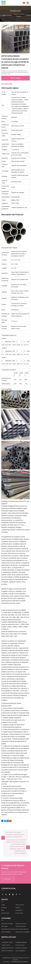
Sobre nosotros (20, 905)
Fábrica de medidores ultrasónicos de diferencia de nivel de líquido (7, 951)
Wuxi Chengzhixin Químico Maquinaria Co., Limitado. (22, 951)
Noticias (18, 907)
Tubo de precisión (20, 926)
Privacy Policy (19, 913)
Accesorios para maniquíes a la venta (21, 945)
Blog (2, 910)
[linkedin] (6, 894)
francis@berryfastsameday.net (19, 961)
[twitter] (9, 894)
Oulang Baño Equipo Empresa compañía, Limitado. (7, 942)
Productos (8, 15)
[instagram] (16, 894)
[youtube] (13, 894)
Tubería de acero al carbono (18, 15)
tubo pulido (4, 926)
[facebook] (2, 894)
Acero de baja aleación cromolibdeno (22, 929)
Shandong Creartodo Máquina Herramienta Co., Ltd (22, 948)
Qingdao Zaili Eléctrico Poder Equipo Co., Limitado (7, 948)
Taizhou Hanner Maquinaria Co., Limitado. (8, 945)
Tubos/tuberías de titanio (8, 929)
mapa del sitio (5, 913)
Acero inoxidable (6, 932)
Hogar (3, 15)
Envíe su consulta (15, 78)
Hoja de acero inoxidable (22, 932)
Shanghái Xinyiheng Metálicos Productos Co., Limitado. (23, 942)
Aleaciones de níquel (7, 923)
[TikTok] (20, 894)
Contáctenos (7, 879)
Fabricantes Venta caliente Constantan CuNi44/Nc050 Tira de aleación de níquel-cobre (15, 834)
